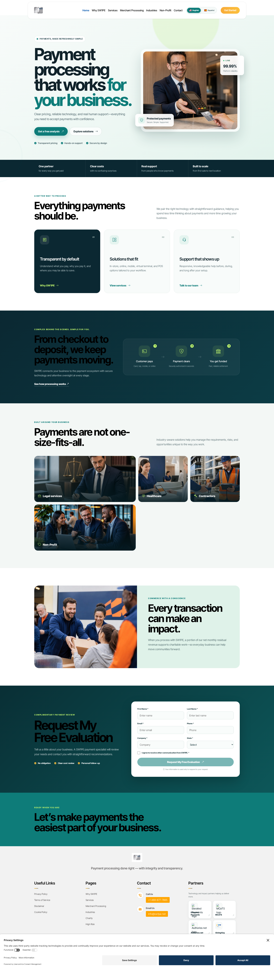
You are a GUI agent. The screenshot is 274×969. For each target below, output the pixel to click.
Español (211, 10)
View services (118, 285)
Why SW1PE (98, 10)
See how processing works (50, 384)
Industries (151, 10)
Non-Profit (165, 10)
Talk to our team (189, 285)
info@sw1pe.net (157, 913)
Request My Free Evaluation (183, 762)
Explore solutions (83, 131)
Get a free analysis (48, 131)
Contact (178, 10)
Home (85, 10)
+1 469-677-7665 (157, 899)
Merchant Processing (132, 10)
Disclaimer (39, 906)
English (195, 10)
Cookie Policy (40, 912)
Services (112, 10)
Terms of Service (42, 900)
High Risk (90, 924)
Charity (89, 918)
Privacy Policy (40, 894)
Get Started (230, 10)
